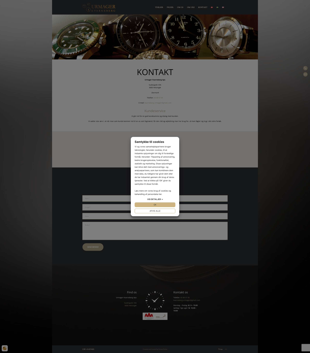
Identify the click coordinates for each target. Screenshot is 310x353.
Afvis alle (155, 211)
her (160, 194)
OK (155, 204)
